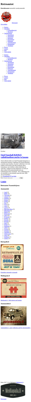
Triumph (6, 230)
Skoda (6, 224)
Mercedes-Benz (8, 209)
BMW (6, 193)
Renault (6, 221)
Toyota (6, 229)
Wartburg (6, 237)
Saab (5, 223)
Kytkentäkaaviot (12, 30)
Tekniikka (7, 29)
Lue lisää (13, 176)
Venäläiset (10, 45)
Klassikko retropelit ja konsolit (9, 272)
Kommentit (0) (7, 176)
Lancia (6, 207)
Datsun (6, 200)
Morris (6, 212)
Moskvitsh (7, 214)
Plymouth (6, 217)
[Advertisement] (15, 95)
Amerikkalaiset (12, 42)
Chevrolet (6, 195)
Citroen (6, 197)
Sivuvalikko (4, 24)
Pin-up (6, 47)
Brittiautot (10, 41)
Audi (5, 192)
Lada (5, 206)
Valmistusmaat (8, 33)
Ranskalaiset (11, 44)
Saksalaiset (11, 36)
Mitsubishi (7, 210)
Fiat (5, 203)
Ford (5, 204)
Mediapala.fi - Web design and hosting (11, 300)
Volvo (5, 235)
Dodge (6, 201)
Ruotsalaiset (11, 39)
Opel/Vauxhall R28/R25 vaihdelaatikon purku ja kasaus (14, 156)
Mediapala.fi (19, 382)
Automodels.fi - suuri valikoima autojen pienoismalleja (15, 327)
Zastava (6, 238)
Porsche (6, 220)
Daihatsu (6, 198)
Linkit (3, 182)
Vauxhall (6, 232)
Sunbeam (6, 226)
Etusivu (6, 27)
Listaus (6, 49)
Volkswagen (7, 234)
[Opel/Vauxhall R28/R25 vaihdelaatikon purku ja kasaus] (13, 148)
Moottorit (10, 32)
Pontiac (6, 218)
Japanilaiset (11, 35)
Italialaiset (10, 38)
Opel (5, 215)
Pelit (5, 50)
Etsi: (2, 178)
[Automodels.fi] (14, 325)
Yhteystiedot (7, 52)
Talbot (6, 227)
